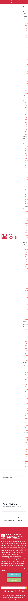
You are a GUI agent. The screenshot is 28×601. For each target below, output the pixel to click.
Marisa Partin (20, 519)
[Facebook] (5, 591)
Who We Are (26, 26)
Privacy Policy (14, 600)
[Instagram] (15, 591)
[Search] (26, 588)
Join (26, 119)
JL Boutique (14, 3)
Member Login (8, 1)
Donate (21, 1)
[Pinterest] (19, 591)
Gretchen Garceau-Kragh (9, 519)
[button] (24, 10)
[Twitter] (8, 591)
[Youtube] (12, 591)
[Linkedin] (22, 591)
